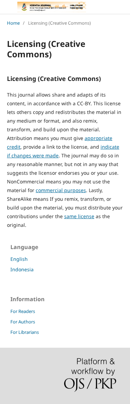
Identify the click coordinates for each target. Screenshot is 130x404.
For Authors (22, 322)
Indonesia (22, 269)
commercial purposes (61, 190)
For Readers (22, 311)
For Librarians (24, 332)
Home (13, 23)
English (19, 259)
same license (79, 216)
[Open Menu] (7, 7)
